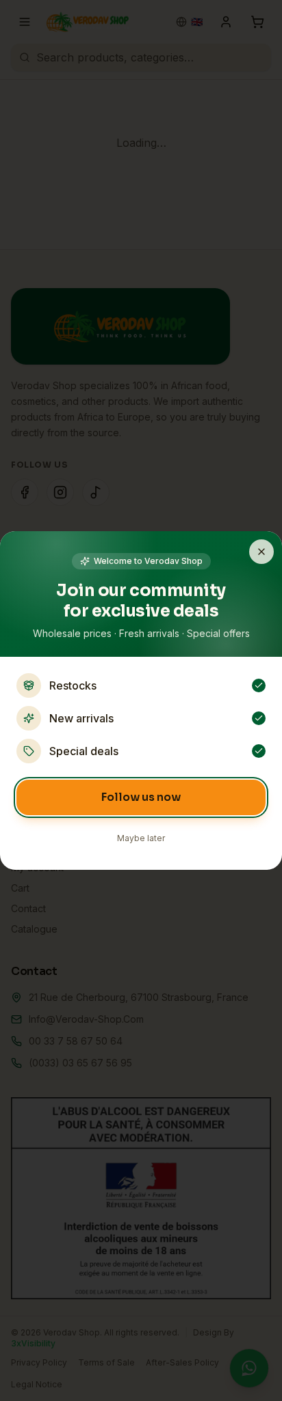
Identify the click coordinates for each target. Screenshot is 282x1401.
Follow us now (141, 797)
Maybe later (141, 838)
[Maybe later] (261, 551)
